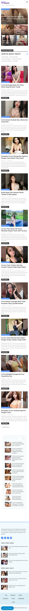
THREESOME (21, 598)
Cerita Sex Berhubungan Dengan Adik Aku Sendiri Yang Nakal (18, 471)
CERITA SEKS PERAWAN (6, 59)
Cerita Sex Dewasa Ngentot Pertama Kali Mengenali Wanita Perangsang (14, 19)
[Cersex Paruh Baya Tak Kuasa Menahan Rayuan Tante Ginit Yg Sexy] (14, 218)
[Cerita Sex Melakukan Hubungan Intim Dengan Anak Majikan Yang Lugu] (8, 504)
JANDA (20, 595)
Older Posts (5, 427)
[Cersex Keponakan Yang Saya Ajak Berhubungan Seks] (4, 555)
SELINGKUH (5, 598)
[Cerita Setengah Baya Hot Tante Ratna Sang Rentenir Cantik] (14, 74)
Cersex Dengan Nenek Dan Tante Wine (21, 42)
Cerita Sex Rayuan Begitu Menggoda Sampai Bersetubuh (17, 498)
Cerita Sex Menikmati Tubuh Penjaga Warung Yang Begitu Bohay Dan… (18, 485)
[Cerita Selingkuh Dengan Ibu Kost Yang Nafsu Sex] (14, 363)
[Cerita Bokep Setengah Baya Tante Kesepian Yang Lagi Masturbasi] (14, 290)
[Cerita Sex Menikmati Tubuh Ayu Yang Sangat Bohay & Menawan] (8, 491)
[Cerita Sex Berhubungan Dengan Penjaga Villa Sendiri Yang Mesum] (8, 465)
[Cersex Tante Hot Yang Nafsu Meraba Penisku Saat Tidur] (4, 580)
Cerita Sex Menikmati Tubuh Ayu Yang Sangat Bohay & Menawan (18, 491)
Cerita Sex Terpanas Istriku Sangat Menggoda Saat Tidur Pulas (18, 444)
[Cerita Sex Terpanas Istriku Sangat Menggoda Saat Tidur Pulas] (8, 444)
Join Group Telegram (7, 608)
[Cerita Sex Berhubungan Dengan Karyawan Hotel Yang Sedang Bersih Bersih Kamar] (8, 478)
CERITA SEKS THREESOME (6, 61)
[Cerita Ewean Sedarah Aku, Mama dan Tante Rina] (14, 109)
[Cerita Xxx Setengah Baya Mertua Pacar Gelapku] (4, 562)
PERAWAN (12, 595)
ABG (6, 595)
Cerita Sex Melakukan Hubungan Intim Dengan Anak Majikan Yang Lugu (18, 504)
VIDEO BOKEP (15, 61)
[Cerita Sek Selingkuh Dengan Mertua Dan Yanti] (4, 548)
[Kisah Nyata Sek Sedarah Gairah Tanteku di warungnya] (14, 181)
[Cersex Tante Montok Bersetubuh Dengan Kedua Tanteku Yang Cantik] (14, 327)
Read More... (5, 97)
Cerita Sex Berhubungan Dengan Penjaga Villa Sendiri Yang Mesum (18, 465)
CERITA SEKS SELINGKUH (16, 59)
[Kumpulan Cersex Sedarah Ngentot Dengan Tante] (14, 399)
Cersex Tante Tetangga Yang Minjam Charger (6, 42)
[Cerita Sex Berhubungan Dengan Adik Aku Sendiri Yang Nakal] (8, 471)
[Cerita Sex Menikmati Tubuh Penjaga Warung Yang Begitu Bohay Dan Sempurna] (8, 485)
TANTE (13, 598)
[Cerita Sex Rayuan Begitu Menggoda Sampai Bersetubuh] (8, 498)
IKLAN (13, 602)
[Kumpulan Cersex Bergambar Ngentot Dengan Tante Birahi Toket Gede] (14, 145)
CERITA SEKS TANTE (5, 9)
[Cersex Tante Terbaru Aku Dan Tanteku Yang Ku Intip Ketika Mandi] (14, 254)
